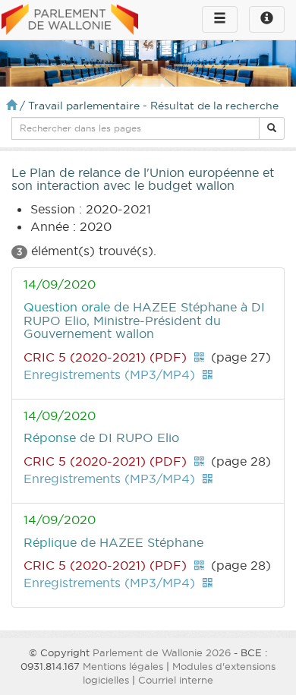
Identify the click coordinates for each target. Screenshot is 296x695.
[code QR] (199, 357)
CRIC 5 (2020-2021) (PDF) (105, 357)
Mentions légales (123, 666)
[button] (272, 128)
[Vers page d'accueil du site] (70, 20)
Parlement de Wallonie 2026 (162, 652)
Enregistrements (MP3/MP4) (109, 374)
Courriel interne (175, 680)
